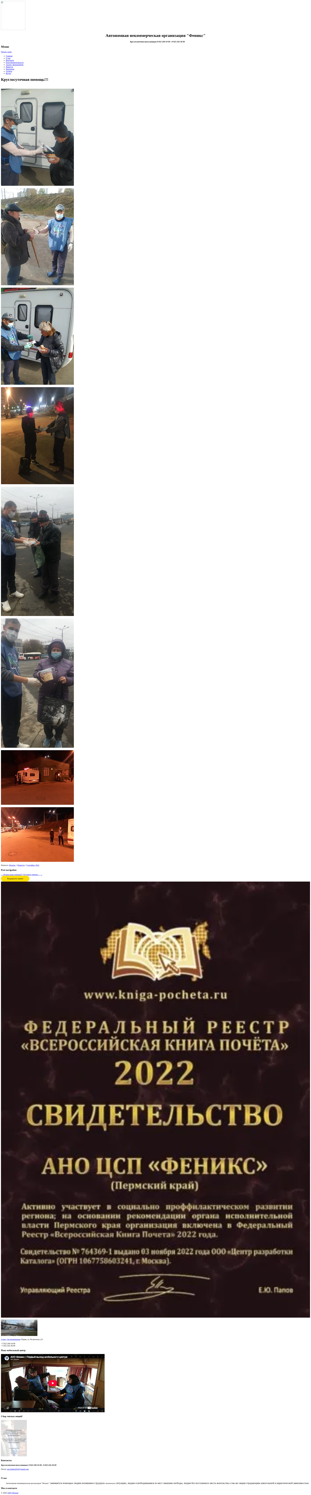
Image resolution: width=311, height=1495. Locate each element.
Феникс (12, 865)
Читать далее (6, 52)
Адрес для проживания (10, 1131)
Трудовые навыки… (32, 875)
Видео (8, 73)
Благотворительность (15, 63)
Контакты (10, 60)
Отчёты (9, 71)
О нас (8, 58)
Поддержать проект (15, 879)
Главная (9, 56)
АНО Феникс (13, 1285)
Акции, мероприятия (14, 65)
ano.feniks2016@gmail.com (18, 1261)
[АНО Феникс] (13, 29)
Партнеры (10, 69)
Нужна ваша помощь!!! (12, 875)
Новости (9, 67)
